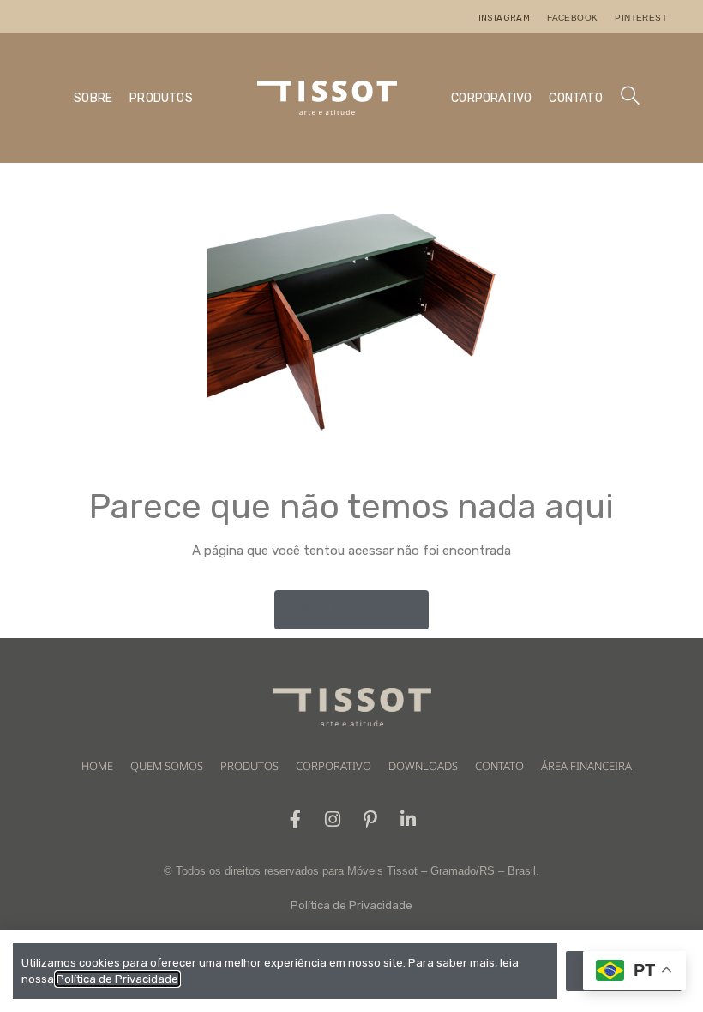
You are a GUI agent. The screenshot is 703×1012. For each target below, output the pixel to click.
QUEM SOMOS (166, 766)
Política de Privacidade (351, 905)
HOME (97, 766)
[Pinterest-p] (371, 819)
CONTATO (575, 98)
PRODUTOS (161, 98)
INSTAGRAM (504, 18)
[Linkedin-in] (409, 819)
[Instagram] (333, 819)
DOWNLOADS (423, 766)
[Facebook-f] (295, 819)
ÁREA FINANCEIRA (586, 766)
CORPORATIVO (491, 98)
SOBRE (93, 98)
